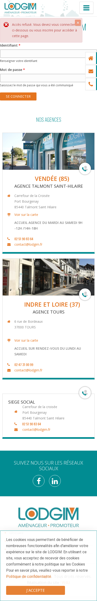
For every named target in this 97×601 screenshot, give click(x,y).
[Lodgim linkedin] (56, 482)
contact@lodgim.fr (28, 244)
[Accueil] (20, 8)
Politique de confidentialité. (29, 576)
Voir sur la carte (26, 214)
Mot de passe (12, 69)
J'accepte (35, 590)
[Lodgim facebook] (40, 482)
